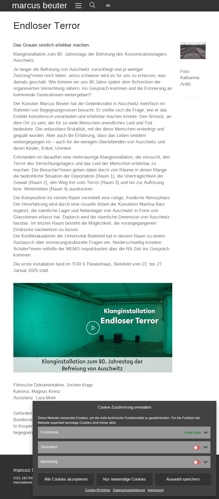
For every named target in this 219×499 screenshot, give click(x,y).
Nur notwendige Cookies (124, 479)
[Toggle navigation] (78, 5)
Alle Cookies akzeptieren (66, 479)
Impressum (156, 490)
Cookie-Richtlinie (97, 490)
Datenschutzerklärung (129, 490)
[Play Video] (93, 328)
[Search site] (92, 5)
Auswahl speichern (183, 479)
